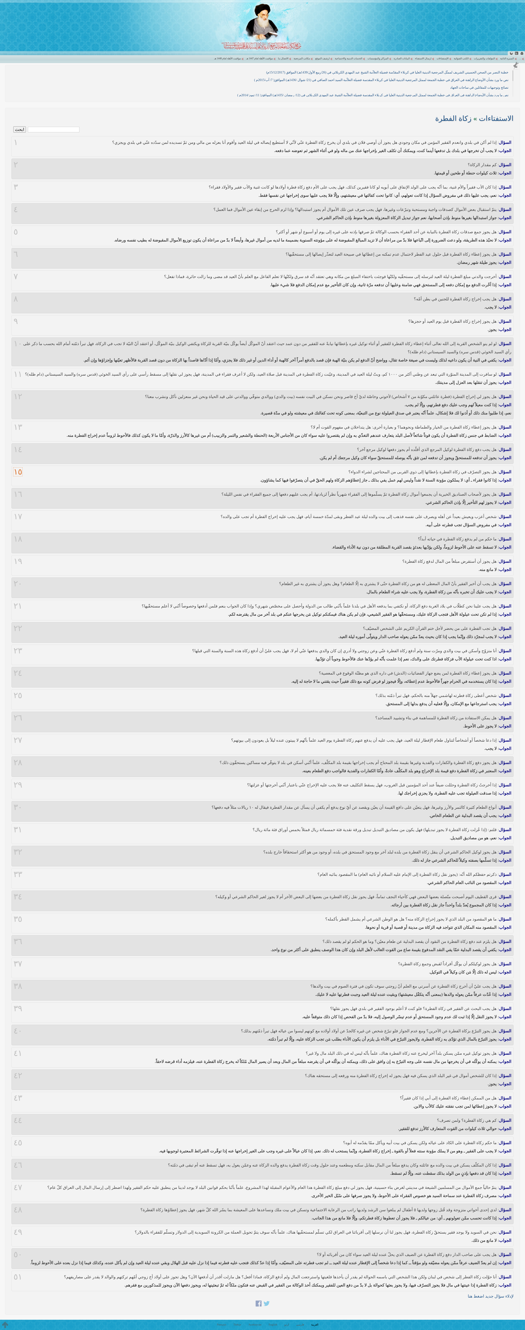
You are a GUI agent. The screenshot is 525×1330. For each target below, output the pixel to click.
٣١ (18, 830)
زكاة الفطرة (453, 118)
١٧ (18, 516)
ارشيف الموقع (322, 58)
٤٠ (18, 1031)
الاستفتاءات (496, 118)
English (273, 1324)
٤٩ (18, 1232)
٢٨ (18, 762)
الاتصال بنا (283, 58)
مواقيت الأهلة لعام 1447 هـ (259, 58)
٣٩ (18, 1008)
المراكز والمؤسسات (378, 58)
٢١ (18, 606)
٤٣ (18, 1098)
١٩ (18, 561)
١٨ (18, 539)
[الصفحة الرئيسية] (522, 53)
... (520, 58)
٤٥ (18, 1143)
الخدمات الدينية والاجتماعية (348, 58)
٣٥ (18, 919)
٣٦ (18, 941)
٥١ (18, 1277)
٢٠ (18, 584)
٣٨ (18, 986)
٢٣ (18, 651)
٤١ (18, 1053)
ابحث (19, 129)
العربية (314, 1324)
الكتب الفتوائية (461, 58)
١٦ (18, 494)
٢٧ (18, 740)
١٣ (18, 427)
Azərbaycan (254, 1324)
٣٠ (18, 807)
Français (221, 1324)
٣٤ (18, 897)
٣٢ (18, 852)
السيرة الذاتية (507, 58)
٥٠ (18, 1254)
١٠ (18, 344)
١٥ (18, 472)
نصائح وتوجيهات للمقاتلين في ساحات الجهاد (479, 87)
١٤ (18, 449)
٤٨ (18, 1210)
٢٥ (18, 695)
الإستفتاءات (443, 58)
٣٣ (18, 874)
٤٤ (18, 1120)
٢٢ (18, 628)
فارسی (300, 1324)
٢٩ (18, 785)
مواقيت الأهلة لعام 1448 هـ (227, 58)
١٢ (18, 396)
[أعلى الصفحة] (5, 1325)
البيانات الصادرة (402, 58)
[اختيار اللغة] (511, 53)
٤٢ (18, 1076)
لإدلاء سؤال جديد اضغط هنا (491, 1296)
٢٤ (18, 673)
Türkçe (237, 1324)
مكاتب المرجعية (302, 58)
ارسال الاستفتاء (423, 58)
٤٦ (18, 1165)
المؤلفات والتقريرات (484, 58)
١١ (18, 374)
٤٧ (18, 1187)
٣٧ (18, 964)
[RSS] (516, 53)
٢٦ (18, 718)
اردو (286, 1324)
